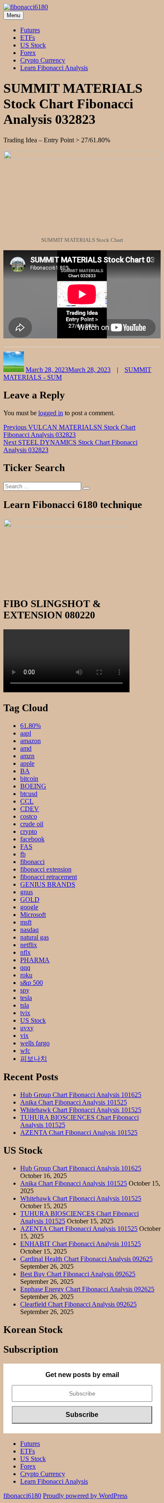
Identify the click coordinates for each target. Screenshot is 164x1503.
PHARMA (35, 960)
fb (23, 854)
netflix (28, 944)
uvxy (27, 1028)
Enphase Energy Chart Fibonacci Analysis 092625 (87, 1289)
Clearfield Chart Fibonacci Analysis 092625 (78, 1304)
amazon (30, 740)
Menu (13, 15)
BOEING (33, 786)
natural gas (34, 937)
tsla (24, 1005)
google (29, 907)
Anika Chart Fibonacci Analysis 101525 (73, 1102)
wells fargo (35, 1043)
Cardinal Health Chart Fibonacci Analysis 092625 (86, 1258)
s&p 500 (31, 982)
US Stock (33, 45)
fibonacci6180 (22, 1495)
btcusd (28, 793)
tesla (26, 997)
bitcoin (29, 778)
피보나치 (33, 1058)
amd (26, 748)
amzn (27, 755)
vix (24, 1035)
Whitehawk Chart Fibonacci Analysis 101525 (80, 1109)
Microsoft (33, 914)
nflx (25, 952)
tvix (25, 1012)
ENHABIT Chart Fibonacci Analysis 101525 (80, 1243)
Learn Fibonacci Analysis (54, 67)
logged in (50, 412)
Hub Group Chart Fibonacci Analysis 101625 (80, 1094)
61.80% (30, 725)
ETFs (27, 37)
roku (26, 975)
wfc (25, 1050)
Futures (30, 30)
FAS (26, 846)
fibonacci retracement (48, 876)
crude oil (31, 823)
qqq (25, 967)
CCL (27, 801)
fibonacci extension (45, 869)
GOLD (30, 899)
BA (25, 771)
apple (27, 763)
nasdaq (29, 929)
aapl (25, 733)
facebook (32, 839)
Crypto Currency (42, 60)
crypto (28, 831)
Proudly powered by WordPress (85, 1495)
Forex (28, 52)
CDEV (29, 808)
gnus (26, 892)
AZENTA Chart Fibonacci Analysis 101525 (79, 1132)
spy (24, 990)
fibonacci (32, 861)
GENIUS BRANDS (47, 884)
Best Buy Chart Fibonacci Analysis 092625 (77, 1274)
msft (26, 922)
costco (28, 816)
